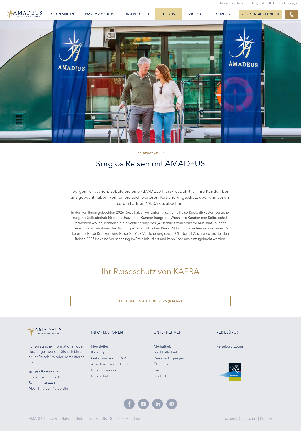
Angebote (196, 14)
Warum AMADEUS (99, 14)
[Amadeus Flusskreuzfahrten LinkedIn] (157, 404)
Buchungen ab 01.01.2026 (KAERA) (150, 301)
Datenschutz (248, 418)
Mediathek (269, 3)
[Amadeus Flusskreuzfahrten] (57, 331)
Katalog (254, 3)
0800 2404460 (44, 383)
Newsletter (227, 3)
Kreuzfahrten (62, 14)
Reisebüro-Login (288, 3)
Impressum (226, 418)
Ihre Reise (169, 14)
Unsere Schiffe (137, 14)
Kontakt (266, 418)
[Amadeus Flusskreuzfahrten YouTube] (143, 404)
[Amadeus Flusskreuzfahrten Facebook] (129, 404)
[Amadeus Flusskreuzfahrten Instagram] (172, 404)
